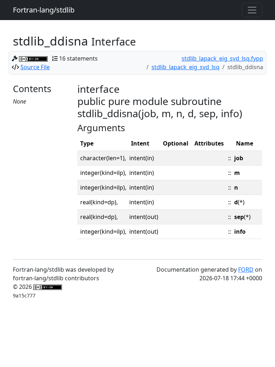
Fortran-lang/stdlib (43, 10)
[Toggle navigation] (252, 10)
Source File (35, 67)
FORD (246, 269)
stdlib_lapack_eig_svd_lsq (185, 67)
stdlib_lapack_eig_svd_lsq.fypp (222, 58)
